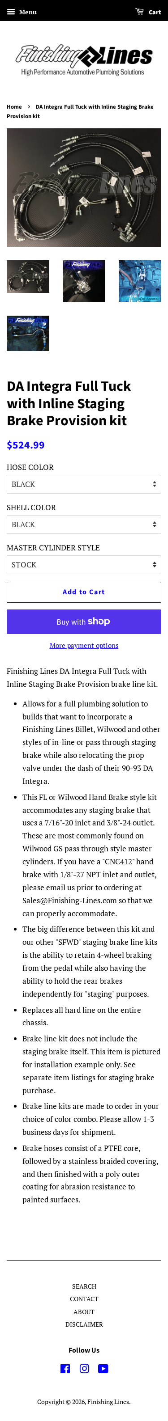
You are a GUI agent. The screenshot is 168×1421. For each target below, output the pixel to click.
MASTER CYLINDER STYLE (53, 547)
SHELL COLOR (31, 507)
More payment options (84, 645)
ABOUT (84, 1311)
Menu (27, 12)
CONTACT (84, 1298)
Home (14, 107)
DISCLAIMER (84, 1324)
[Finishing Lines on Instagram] (84, 1370)
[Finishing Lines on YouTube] (103, 1370)
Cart (154, 12)
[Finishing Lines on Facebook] (65, 1370)
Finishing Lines (108, 1401)
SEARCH (84, 1286)
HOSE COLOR (30, 467)
